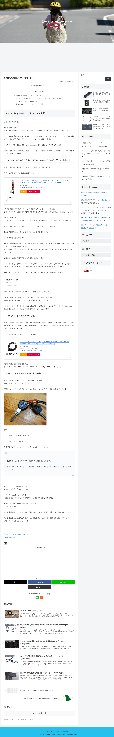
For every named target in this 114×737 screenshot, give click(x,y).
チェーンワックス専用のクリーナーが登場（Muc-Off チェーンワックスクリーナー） (96, 153)
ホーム (47, 731)
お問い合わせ (64, 731)
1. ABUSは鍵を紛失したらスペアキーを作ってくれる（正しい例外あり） (40, 98)
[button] (39, 587)
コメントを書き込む (39, 713)
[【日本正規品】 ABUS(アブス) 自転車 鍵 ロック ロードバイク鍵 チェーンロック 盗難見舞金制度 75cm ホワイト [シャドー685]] (12, 187)
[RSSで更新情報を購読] (41, 597)
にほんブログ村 (9, 537)
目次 (36, 91)
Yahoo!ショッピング (33, 191)
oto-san (84, 195)
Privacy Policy (55, 731)
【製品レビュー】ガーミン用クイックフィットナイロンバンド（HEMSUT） (96, 144)
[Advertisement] (57, 57)
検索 (82, 75)
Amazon (23, 191)
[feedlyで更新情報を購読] (37, 597)
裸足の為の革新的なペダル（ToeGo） (94, 193)
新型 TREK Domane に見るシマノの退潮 (95, 170)
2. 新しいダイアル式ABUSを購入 (28, 101)
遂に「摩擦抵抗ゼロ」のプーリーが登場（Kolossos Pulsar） (96, 162)
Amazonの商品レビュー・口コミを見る (33, 187)
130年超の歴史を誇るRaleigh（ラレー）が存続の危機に (96, 177)
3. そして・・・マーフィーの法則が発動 (30, 104)
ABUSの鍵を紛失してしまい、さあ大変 (28, 95)
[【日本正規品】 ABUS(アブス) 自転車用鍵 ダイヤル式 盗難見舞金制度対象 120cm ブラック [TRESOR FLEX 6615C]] (12, 346)
